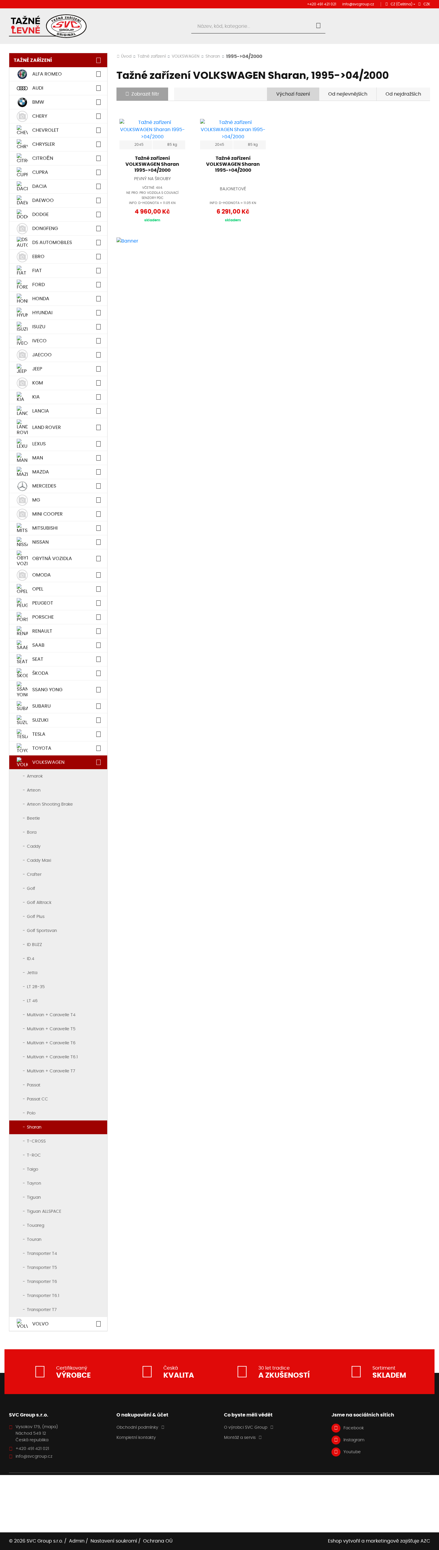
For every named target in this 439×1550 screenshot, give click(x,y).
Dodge (40, 214)
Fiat (37, 270)
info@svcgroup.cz (358, 4)
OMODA (41, 575)
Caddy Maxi (39, 860)
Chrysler (43, 144)
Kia (36, 397)
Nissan (40, 542)
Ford (38, 284)
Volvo (40, 1323)
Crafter (34, 875)
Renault (42, 631)
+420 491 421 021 (321, 4)
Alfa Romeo (47, 74)
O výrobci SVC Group (245, 1427)
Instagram (353, 1440)
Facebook (353, 1428)
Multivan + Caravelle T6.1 (52, 1057)
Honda (40, 298)
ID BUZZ (34, 945)
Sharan (34, 1127)
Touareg (35, 1226)
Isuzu (38, 326)
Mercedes (44, 486)
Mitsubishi (45, 528)
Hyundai (42, 312)
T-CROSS (36, 1141)
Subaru (41, 706)
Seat (37, 659)
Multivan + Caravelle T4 (51, 1015)
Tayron (34, 1183)
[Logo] (48, 26)
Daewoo (43, 200)
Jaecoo (42, 354)
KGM (37, 383)
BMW (38, 102)
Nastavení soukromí (113, 1541)
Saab (38, 645)
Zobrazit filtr (145, 94)
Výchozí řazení (293, 94)
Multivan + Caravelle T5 (51, 1029)
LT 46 (32, 1001)
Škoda (40, 673)
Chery (39, 116)
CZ (401, 4)
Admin (77, 1541)
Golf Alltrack (39, 903)
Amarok (35, 776)
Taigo (32, 1169)
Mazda (40, 472)
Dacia (39, 186)
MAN (37, 458)
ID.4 (30, 959)
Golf (31, 889)
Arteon (34, 790)
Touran (34, 1240)
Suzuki (40, 720)
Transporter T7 (42, 1310)
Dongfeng (45, 228)
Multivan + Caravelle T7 (51, 1071)
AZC (425, 1541)
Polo (31, 1113)
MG (36, 500)
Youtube (352, 1452)
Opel (37, 589)
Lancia (40, 411)
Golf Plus (35, 917)
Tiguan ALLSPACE (44, 1211)
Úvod (126, 56)
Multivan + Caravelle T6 (51, 1043)
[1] (318, 26)
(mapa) (50, 1427)
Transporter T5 (42, 1268)
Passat (33, 1085)
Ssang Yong (47, 689)
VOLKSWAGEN (48, 762)
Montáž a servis (240, 1438)
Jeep (37, 369)
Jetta (32, 973)
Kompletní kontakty (136, 1438)
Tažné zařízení (33, 60)
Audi (37, 88)
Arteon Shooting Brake (50, 804)
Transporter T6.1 (43, 1296)
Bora (31, 832)
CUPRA (40, 172)
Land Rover (46, 427)
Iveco (39, 340)
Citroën (42, 158)
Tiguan (34, 1197)
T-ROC (34, 1155)
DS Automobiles (52, 242)
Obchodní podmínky (137, 1427)
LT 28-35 (36, 987)
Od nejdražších (403, 94)
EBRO (38, 256)
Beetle (33, 818)
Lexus (39, 443)
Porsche (43, 617)
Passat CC (37, 1099)
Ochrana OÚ (158, 1541)
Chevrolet (45, 130)
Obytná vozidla (52, 558)
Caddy (34, 846)
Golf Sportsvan (42, 931)
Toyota (41, 748)
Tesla (38, 734)
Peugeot (42, 603)
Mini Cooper (47, 514)
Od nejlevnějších (347, 94)
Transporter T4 (42, 1254)
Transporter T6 (42, 1282)
